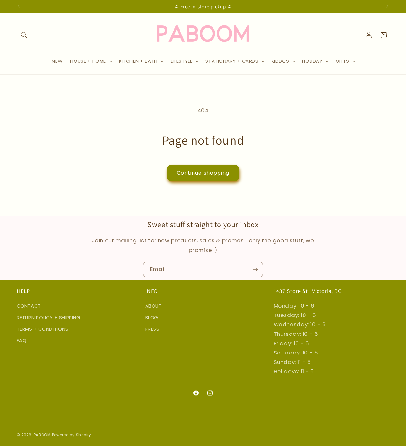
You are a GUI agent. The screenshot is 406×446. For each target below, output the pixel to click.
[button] (24, 35)
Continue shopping (203, 172)
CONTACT (29, 306)
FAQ (22, 340)
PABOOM (42, 434)
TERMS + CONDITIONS (43, 329)
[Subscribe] (255, 269)
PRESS (152, 329)
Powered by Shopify (71, 434)
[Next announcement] (387, 6)
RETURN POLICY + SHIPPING (49, 318)
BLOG (152, 318)
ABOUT (153, 306)
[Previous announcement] (19, 6)
